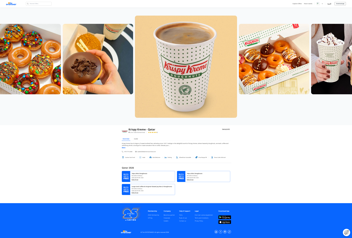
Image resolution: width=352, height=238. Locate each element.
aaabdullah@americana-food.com (146, 151)
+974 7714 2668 (128, 151)
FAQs (181, 215)
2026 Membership (153, 215)
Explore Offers (297, 3)
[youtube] (216, 231)
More (123, 147)
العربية (329, 3)
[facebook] (220, 231)
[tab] (123, 196)
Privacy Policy (199, 221)
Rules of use (135, 179)
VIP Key (150, 218)
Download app (340, 3)
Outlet (136, 139)
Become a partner (169, 215)
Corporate (167, 218)
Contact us (182, 221)
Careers (166, 221)
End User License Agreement (204, 215)
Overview (126, 139)
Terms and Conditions (201, 218)
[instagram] (225, 231)
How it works (308, 3)
